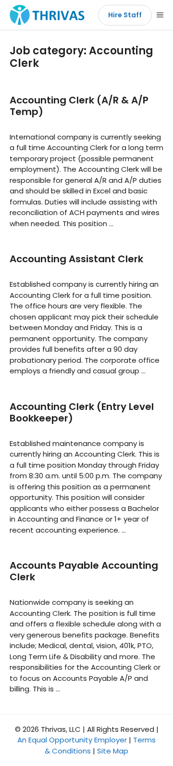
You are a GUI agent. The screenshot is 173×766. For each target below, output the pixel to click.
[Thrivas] (45, 15)
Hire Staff (125, 15)
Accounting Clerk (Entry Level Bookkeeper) (82, 412)
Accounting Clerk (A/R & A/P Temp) (79, 105)
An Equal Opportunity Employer (72, 740)
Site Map (112, 751)
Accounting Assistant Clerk (76, 259)
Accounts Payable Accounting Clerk (84, 571)
